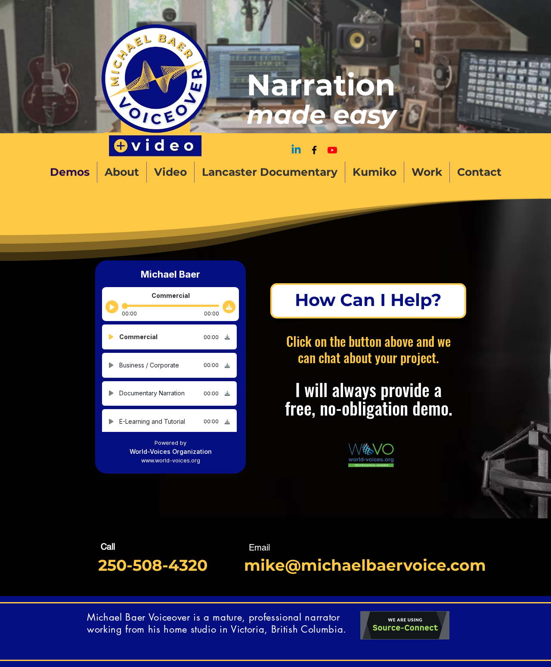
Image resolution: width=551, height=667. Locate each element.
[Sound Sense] (332, 150)
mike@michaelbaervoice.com (365, 565)
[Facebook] (314, 150)
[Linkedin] (296, 150)
